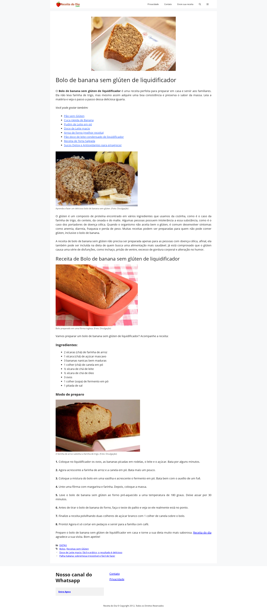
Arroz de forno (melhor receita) (84, 133)
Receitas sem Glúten (77, 548)
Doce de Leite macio (77, 128)
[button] (200, 4)
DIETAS (63, 545)
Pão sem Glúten (74, 116)
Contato (168, 4)
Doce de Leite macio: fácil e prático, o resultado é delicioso (90, 552)
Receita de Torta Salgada (79, 141)
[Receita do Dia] (68, 4)
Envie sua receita (185, 4)
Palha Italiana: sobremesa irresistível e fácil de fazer (87, 555)
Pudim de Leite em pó (78, 124)
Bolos (62, 548)
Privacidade (153, 4)
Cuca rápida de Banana (79, 120)
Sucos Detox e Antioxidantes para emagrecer (93, 145)
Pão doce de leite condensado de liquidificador (94, 137)
